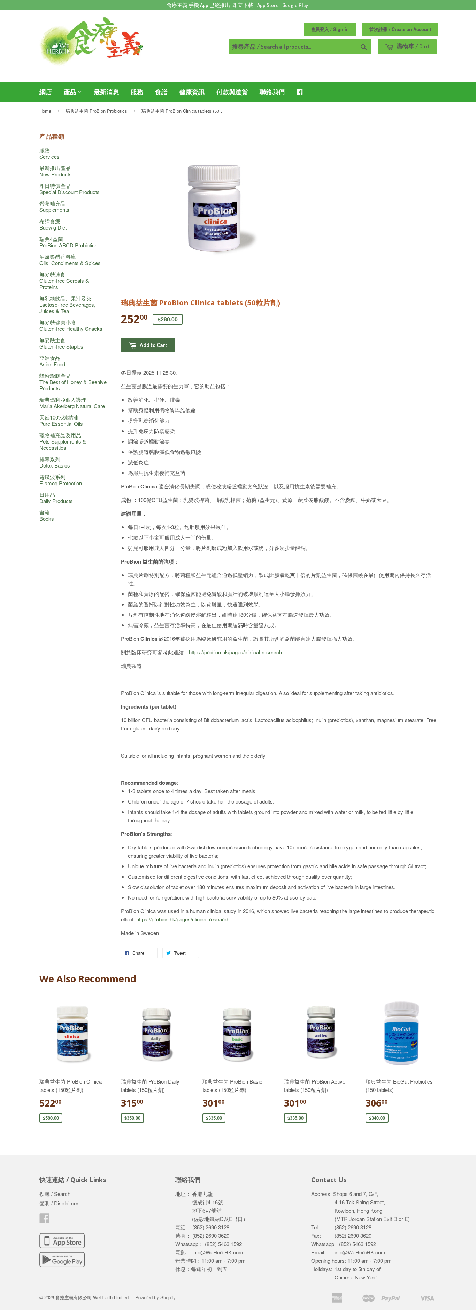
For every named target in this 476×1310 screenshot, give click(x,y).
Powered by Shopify (155, 1297)
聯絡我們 (272, 92)
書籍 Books (46, 515)
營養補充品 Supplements (54, 206)
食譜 (161, 92)
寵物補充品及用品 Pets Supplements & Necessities (62, 441)
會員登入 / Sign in (330, 29)
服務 (137, 92)
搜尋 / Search (54, 1193)
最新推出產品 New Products (55, 171)
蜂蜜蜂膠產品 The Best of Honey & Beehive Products (73, 382)
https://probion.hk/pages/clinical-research (235, 652)
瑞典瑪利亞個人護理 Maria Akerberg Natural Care (72, 402)
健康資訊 (192, 92)
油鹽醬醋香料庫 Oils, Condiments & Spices (70, 259)
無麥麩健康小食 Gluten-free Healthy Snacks (70, 325)
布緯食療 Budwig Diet (53, 224)
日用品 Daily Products (56, 497)
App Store (268, 5)
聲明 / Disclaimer (58, 1203)
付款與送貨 (232, 92)
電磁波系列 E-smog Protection (60, 480)
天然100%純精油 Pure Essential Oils (61, 420)
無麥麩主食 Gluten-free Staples (61, 343)
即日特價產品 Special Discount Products (69, 188)
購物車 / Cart (413, 46)
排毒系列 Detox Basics (54, 462)
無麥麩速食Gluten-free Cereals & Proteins (64, 280)
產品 (71, 92)
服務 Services (49, 153)
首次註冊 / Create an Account (400, 29)
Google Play (295, 5)
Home (45, 110)
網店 (45, 92)
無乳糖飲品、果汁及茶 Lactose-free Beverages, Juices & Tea (67, 304)
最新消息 (106, 92)
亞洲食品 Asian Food (52, 361)
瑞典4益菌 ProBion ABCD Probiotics (68, 242)
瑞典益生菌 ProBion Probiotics (96, 110)
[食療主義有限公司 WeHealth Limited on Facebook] (44, 1220)
